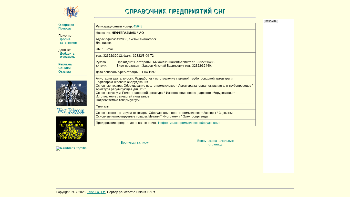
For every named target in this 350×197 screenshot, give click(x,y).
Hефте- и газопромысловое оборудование (189, 123)
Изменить (67, 57)
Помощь (64, 28)
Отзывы (64, 71)
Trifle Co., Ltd (96, 192)
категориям (68, 43)
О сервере (66, 25)
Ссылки (64, 68)
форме (65, 39)
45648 (137, 26)
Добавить (67, 53)
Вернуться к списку (135, 142)
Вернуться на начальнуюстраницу (215, 142)
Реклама (65, 64)
